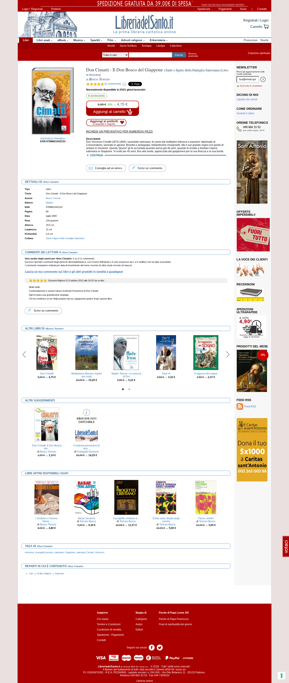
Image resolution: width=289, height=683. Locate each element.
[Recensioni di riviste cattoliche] (250, 294)
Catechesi (176, 45)
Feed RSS (244, 400)
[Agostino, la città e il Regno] (252, 370)
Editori (139, 629)
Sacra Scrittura (128, 45)
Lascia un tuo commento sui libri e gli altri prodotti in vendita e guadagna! (74, 271)
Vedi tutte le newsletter (251, 86)
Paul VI (166, 373)
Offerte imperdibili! (246, 213)
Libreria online (144, 680)
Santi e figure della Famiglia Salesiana (65, 238)
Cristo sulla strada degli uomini (166, 520)
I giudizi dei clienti (247, 99)
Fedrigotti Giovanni (88, 451)
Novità (111, 45)
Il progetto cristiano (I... (126, 518)
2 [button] (129, 389)
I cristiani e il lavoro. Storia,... (47, 520)
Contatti (262, 9)
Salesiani (59, 573)
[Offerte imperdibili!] (255, 234)
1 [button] (123, 389)
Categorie (141, 619)
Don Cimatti (47, 373)
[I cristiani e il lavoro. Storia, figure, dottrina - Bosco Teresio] (46, 497)
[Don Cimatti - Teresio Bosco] (46, 352)
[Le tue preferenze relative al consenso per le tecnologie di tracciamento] (282, 676)
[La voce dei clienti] (250, 269)
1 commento (113, 83)
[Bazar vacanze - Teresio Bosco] (86, 497)
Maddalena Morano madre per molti (86, 375)
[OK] (263, 79)
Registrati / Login (256, 20)
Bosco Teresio (48, 451)
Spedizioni (203, 9)
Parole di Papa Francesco (174, 619)
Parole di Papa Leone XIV (174, 612)
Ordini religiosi (44, 573)
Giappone (70, 552)
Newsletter (247, 67)
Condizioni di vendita (109, 629)
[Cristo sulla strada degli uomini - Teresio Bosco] (166, 497)
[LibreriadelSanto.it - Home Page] (144, 24)
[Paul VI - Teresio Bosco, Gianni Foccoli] (166, 352)
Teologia (146, 45)
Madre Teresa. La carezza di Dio (126, 375)
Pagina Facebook (152, 647)
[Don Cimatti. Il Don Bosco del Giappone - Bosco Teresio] (46, 424)
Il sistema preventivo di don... (86, 447)
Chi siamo (103, 619)
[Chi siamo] (48, 24)
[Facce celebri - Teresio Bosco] (206, 497)
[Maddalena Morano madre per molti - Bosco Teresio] (86, 352)
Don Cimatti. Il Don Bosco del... (47, 447)
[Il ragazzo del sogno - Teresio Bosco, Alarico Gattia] (205, 352)
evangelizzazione (44, 552)
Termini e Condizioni (109, 624)
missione (29, 552)
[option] (47, 358)
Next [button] (227, 354)
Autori (139, 624)
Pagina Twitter (160, 647)
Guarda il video (245, 113)
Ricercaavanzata (193, 54)
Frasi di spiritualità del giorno (175, 624)
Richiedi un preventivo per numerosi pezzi (119, 131)
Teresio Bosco (88, 521)
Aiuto (243, 9)
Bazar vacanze (86, 518)
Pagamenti (225, 9)
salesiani (80, 552)
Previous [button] (24, 354)
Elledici (49, 202)
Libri (31, 573)
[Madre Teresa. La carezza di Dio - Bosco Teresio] (126, 352)
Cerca (179, 55)
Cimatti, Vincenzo (95, 552)
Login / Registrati (32, 9)
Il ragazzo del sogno (205, 373)
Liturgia (160, 45)
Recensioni (246, 284)
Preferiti (56, 9)
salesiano (59, 552)
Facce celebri (206, 518)
